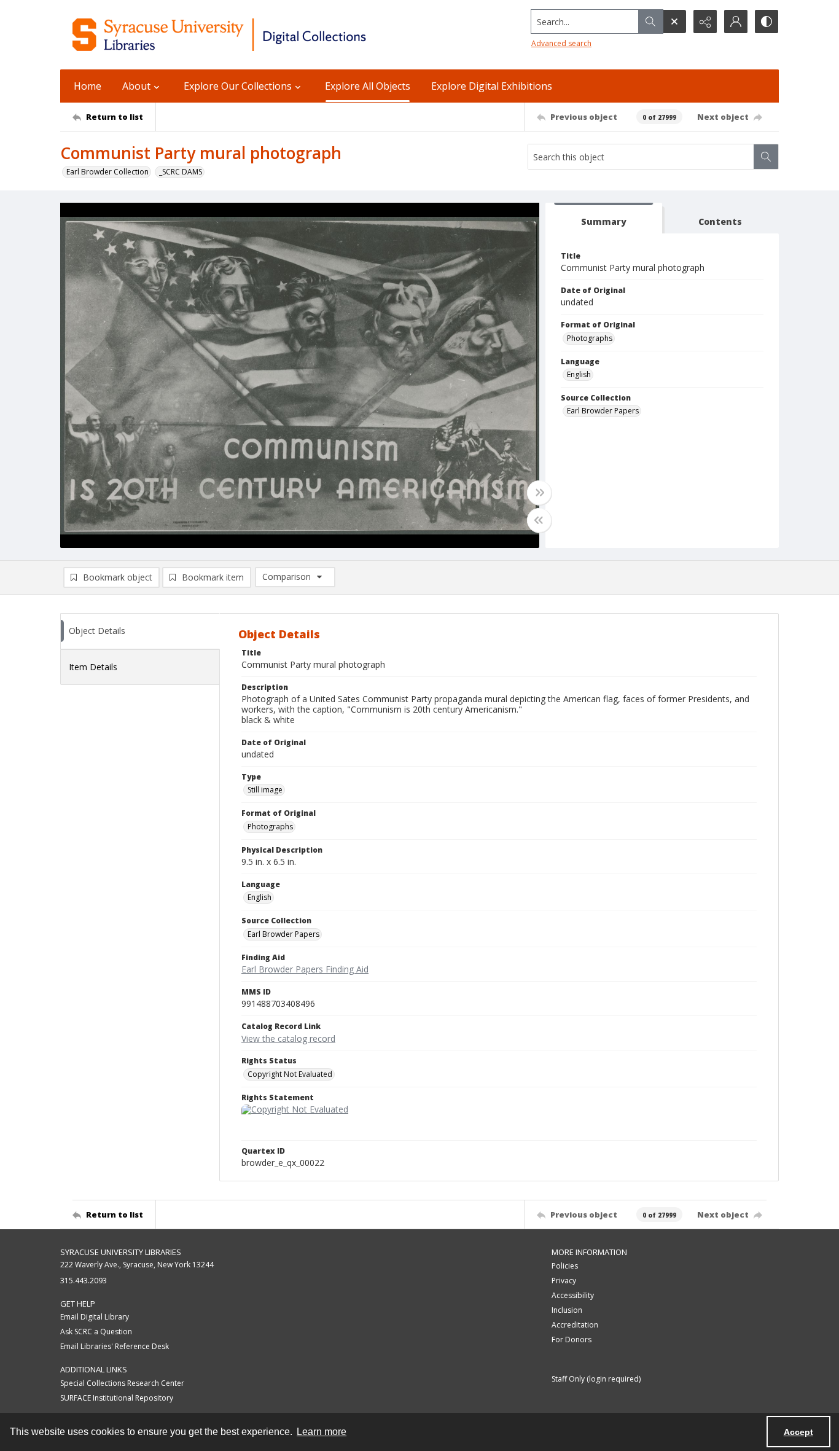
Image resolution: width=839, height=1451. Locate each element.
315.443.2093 (83, 1280)
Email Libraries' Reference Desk (114, 1346)
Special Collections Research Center (122, 1383)
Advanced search (561, 43)
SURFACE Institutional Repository (116, 1398)
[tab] (603, 218)
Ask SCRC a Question (96, 1331)
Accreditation (575, 1325)
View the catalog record (288, 1038)
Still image (265, 789)
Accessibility (573, 1295)
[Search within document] (766, 156)
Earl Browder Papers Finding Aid (305, 969)
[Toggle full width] (539, 492)
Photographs (589, 338)
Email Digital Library (94, 1317)
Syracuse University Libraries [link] (120, 1251)
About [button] (136, 86)
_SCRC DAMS (180, 171)
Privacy (564, 1280)
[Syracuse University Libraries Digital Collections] (255, 34)
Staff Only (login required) (596, 1379)
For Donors (571, 1339)
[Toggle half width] (539, 520)
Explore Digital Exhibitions (491, 86)
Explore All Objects (367, 86)
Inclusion (567, 1310)
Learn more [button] (321, 1431)
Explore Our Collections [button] (238, 86)
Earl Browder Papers (603, 410)
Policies (565, 1266)
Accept (798, 1432)
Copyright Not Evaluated (290, 1074)
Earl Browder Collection (107, 171)
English (579, 374)
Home (87, 86)
